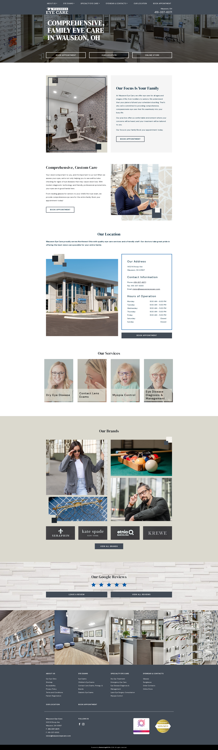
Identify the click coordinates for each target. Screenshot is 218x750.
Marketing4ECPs (104, 747)
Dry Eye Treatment (118, 679)
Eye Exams (68, 3)
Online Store (152, 55)
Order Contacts (149, 686)
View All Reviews (141, 594)
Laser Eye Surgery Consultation (123, 692)
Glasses (146, 679)
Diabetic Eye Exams (85, 692)
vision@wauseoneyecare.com (146, 289)
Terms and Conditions (54, 692)
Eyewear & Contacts (116, 3)
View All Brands (109, 546)
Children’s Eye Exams (86, 682)
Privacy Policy (51, 689)
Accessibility (51, 686)
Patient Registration (53, 696)
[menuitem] (52, 3)
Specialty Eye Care (89, 3)
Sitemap (49, 682)
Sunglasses (147, 682)
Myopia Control (117, 696)
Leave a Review (77, 594)
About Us (51, 3)
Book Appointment (162, 3)
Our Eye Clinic (51, 679)
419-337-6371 (163, 12)
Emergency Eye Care (119, 682)
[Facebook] (79, 724)
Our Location (140, 3)
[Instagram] (83, 724)
